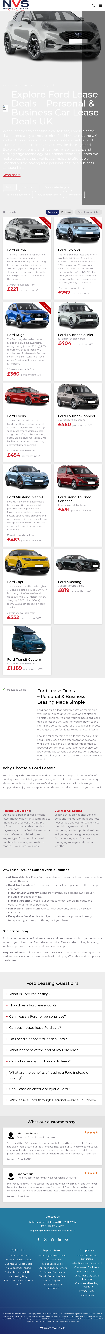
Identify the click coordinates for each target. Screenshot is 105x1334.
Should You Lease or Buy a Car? (18, 1282)
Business (66, 212)
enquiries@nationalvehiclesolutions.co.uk (52, 1230)
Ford (8, 187)
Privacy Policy (86, 1291)
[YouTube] (66, 1240)
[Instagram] (52, 1240)
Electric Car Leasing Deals (52, 1276)
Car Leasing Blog (18, 1276)
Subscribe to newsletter (18, 1272)
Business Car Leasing (68, 810)
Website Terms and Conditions (86, 1257)
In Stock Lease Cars (18, 1255)
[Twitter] (45, 1240)
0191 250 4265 (67, 1222)
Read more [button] (12, 175)
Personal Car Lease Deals (18, 1259)
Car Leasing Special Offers (52, 1268)
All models (28, 187)
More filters (75, 194)
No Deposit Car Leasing (18, 1268)
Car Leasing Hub (52, 1280)
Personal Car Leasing (16, 810)
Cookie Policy (87, 1295)
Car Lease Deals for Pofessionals (52, 1286)
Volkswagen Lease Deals (52, 1255)
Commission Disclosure (86, 1267)
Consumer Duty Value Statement (87, 1277)
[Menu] (100, 5)
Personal (52, 212)
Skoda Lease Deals (52, 1264)
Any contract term (48, 194)
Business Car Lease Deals (18, 1264)
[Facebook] (38, 1240)
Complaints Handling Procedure (86, 1285)
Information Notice (86, 1271)
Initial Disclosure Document (87, 1263)
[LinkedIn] (59, 1240)
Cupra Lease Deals (52, 1259)
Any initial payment (16, 194)
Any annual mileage (55, 187)
